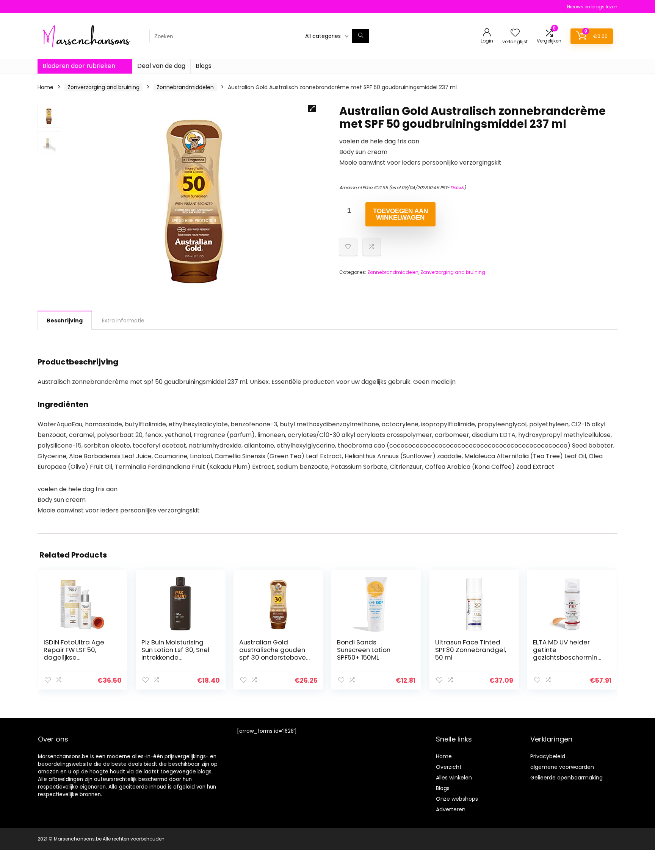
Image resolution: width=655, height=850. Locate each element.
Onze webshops (457, 799)
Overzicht (449, 767)
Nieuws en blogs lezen (592, 6)
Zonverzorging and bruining (103, 87)
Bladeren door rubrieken (78, 65)
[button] (312, 108)
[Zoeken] (360, 36)
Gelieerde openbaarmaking (566, 777)
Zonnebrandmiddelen (185, 87)
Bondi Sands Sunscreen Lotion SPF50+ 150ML (363, 650)
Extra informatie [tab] (123, 320)
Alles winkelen (454, 777)
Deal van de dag (161, 65)
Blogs (204, 65)
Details (457, 187)
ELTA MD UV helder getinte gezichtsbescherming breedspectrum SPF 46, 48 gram (567, 657)
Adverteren (450, 809)
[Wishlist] (515, 33)
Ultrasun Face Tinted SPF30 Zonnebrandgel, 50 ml (470, 650)
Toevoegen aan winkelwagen (400, 214)
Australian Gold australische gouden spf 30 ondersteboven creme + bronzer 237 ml (274, 657)
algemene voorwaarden (562, 767)
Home (45, 87)
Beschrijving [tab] (65, 320)
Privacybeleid (547, 756)
